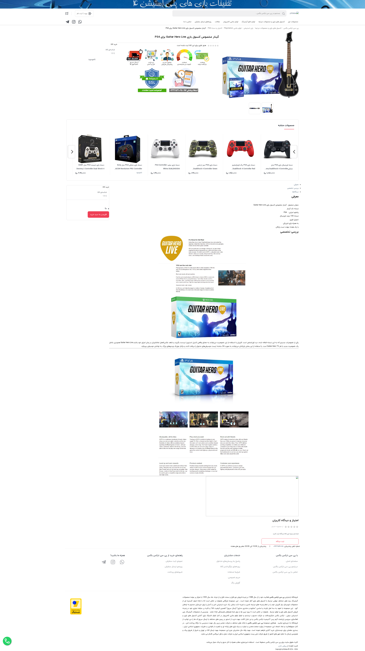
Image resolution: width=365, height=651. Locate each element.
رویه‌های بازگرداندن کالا (230, 566)
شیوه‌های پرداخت (175, 572)
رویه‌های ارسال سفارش (203, 22)
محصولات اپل (293, 22)
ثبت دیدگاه (280, 541)
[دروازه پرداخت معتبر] (76, 614)
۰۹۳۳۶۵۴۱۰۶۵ (278, 546)
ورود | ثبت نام (82, 13)
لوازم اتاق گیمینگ (248, 22)
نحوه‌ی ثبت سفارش (174, 561)
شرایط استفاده (234, 572)
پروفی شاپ (282, 646)
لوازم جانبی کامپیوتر (230, 22)
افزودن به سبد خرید (98, 214)
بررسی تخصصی (293, 188)
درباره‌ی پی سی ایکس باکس (285, 566)
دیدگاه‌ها (295, 192)
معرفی (296, 184)
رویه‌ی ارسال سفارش (173, 566)
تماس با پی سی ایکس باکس (285, 572)
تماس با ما (187, 22)
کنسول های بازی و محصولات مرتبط (271, 22)
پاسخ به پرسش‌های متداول (228, 561)
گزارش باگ (235, 583)
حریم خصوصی (234, 577)
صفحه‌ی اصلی (292, 561)
